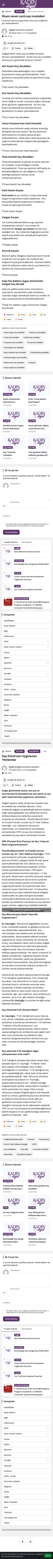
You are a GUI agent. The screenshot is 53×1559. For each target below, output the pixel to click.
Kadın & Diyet (15, 767)
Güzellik (7, 674)
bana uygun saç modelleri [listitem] (14, 332)
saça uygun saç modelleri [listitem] (14, 367)
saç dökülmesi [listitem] (10, 1149)
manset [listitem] (31, 363)
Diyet (6, 641)
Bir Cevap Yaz (11, 470)
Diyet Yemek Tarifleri (13, 647)
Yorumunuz (15, 484)
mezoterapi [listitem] (44, 1139)
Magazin (7, 700)
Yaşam (7, 736)
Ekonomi (7, 668)
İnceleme (8, 684)
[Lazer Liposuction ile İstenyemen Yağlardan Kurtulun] (26, 576)
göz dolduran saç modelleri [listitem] (15, 352)
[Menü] (4, 5)
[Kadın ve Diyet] (28, 5)
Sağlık (6, 710)
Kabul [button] (48, 1555)
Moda (6, 705)
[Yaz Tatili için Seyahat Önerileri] (26, 589)
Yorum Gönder (11, 532)
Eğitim (6, 658)
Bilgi (6, 631)
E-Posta (7, 516)
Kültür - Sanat (10, 689)
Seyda (12, 30)
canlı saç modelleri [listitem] (11, 337)
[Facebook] (23, 1542)
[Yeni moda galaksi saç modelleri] (39, 1180)
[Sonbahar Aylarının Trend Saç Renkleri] (39, 1233)
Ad (5, 506)
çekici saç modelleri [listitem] (31, 337)
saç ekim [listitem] (24, 1149)
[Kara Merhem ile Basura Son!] (26, 551)
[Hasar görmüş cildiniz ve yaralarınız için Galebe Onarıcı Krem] (39, 420)
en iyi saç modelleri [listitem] (35, 342)
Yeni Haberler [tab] (26, 542)
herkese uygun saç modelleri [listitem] (15, 357)
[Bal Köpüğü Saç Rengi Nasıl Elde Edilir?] (26, 564)
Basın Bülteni (9, 626)
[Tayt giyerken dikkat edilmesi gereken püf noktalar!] (39, 446)
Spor (6, 721)
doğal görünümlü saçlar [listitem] (13, 1139)
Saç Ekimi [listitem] (8, 1154)
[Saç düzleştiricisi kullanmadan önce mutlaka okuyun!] (39, 1207)
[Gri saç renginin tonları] (14, 1207)
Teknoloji (8, 726)
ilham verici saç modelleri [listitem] (14, 363)
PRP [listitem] (34, 1144)
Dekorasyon (9, 636)
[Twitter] (30, 1542)
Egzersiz (8, 663)
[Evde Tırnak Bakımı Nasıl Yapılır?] (39, 393)
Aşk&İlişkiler (9, 621)
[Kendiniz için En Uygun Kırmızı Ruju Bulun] (14, 420)
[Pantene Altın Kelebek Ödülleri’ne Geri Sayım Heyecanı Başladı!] (14, 1180)
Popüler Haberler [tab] (10, 542)
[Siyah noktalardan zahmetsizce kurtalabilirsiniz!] (14, 393)
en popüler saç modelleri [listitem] (14, 347)
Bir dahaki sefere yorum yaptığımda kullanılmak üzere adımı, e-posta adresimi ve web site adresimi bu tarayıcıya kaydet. (27, 525)
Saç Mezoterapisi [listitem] (24, 1154)
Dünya (6, 652)
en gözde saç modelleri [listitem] (13, 342)
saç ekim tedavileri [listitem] (40, 1149)
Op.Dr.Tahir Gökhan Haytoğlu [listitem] (15, 1144)
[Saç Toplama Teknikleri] (14, 446)
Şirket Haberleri (10, 715)
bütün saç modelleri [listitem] (37, 332)
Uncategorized (10, 731)
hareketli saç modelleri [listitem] (39, 352)
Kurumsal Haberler (12, 695)
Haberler (7, 679)
